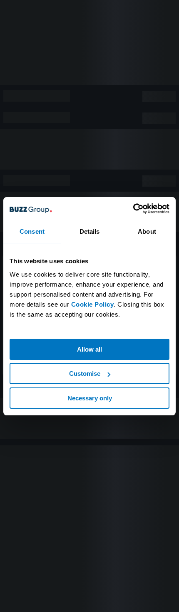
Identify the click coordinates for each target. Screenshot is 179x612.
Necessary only (89, 398)
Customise (84, 373)
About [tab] (147, 231)
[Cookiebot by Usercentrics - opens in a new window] (133, 208)
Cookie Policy (92, 304)
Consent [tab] (32, 231)
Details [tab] (90, 231)
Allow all (89, 349)
